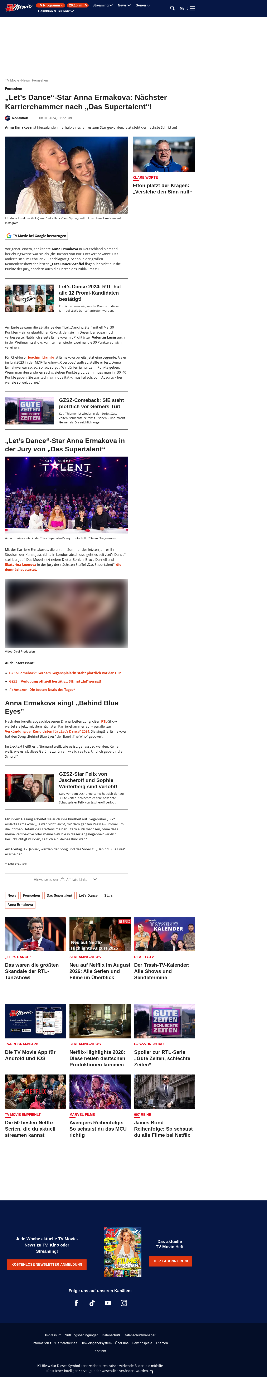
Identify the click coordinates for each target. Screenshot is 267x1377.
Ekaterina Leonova (20, 564)
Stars (108, 895)
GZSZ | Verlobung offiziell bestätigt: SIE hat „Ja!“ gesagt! (55, 681)
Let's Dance (88, 895)
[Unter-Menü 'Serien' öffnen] (148, 5)
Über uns (121, 1343)
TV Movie (12, 80)
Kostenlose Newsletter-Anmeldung (46, 1264)
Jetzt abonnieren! (170, 1261)
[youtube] (108, 1303)
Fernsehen (40, 80)
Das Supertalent (59, 895)
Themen (162, 1343)
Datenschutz (111, 1335)
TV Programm (49, 5)
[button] (66, 879)
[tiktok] (92, 1303)
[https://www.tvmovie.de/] (19, 8)
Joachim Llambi (41, 357)
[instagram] (124, 1303)
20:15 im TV (78, 5)
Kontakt (100, 1351)
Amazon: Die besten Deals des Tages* (44, 689)
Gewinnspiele (142, 1343)
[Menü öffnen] (192, 8)
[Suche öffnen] (172, 8)
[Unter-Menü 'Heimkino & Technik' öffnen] (72, 11)
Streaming (100, 5)
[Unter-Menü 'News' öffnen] (129, 5)
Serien (141, 5)
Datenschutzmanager (139, 1335)
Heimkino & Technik (54, 11)
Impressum (53, 1335)
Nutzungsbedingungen (81, 1335)
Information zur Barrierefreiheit (55, 1343)
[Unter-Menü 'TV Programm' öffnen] (62, 5)
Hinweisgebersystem (96, 1343)
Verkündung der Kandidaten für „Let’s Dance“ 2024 (47, 731)
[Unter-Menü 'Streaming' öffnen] (111, 5)
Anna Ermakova (20, 904)
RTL (104, 721)
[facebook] (76, 1303)
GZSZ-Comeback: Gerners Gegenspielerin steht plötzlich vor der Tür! (65, 673)
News (122, 5)
